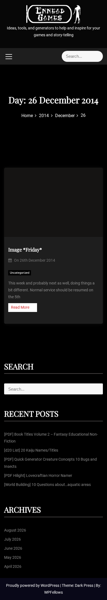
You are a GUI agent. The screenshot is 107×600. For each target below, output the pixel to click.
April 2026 (12, 566)
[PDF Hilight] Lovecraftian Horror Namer (38, 475)
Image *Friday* (25, 249)
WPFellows (53, 592)
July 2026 (12, 539)
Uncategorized (19, 273)
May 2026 (12, 557)
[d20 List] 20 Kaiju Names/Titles (31, 450)
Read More (20, 307)
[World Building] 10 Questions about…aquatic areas (47, 484)
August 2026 (15, 530)
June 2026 (13, 548)
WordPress (50, 585)
